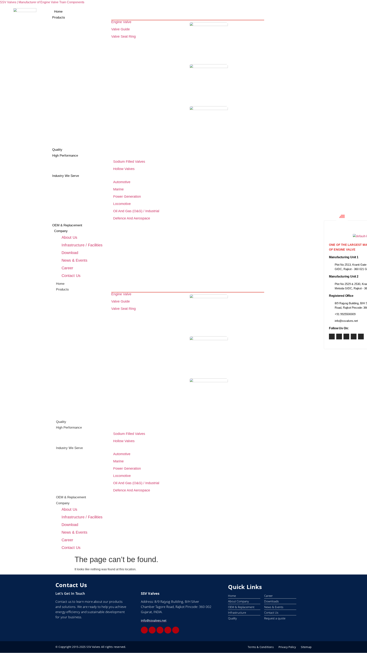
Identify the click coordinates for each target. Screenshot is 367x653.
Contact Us (71, 275)
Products (62, 289)
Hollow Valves (124, 169)
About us (69, 237)
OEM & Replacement (71, 497)
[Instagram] (339, 336)
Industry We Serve (69, 448)
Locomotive (122, 204)
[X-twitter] (361, 336)
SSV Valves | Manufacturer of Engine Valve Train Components (42, 2)
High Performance (69, 427)
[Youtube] (346, 336)
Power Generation (127, 196)
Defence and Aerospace (131, 218)
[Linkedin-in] (353, 336)
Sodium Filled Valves (129, 161)
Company (63, 503)
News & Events (74, 260)
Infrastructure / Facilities (82, 245)
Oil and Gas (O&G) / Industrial (136, 211)
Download (70, 253)
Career (67, 268)
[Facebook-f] (332, 336)
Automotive (121, 182)
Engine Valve (121, 22)
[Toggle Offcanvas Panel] (342, 216)
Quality (61, 422)
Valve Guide (120, 29)
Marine (118, 189)
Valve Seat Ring (123, 36)
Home (60, 284)
